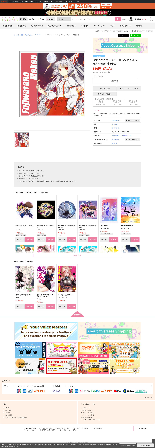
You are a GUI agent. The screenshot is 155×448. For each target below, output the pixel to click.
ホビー (112, 26)
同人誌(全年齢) (7, 26)
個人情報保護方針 (99, 428)
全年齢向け (23, 19)
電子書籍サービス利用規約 (81, 428)
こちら (34, 170)
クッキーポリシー (31, 430)
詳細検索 (124, 19)
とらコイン (39, 1)
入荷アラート (133, 120)
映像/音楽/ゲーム (125, 26)
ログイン (145, 19)
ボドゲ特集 (84, 26)
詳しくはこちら (149, 397)
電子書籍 (139, 26)
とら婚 (21, 1)
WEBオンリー (48, 1)
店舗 (16, 1)
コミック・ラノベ (99, 26)
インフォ (11, 1)
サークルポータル (30, 1)
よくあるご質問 (57, 1)
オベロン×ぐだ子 (125, 234)
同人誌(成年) (22, 26)
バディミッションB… (116, 31)
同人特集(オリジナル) (55, 26)
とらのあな (4, 1)
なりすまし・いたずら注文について (70, 430)
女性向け (51, 19)
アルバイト (77, 1)
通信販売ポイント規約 (63, 428)
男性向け (42, 19)
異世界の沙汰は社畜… (138, 31)
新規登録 (138, 19)
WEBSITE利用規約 (31, 428)
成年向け (32, 19)
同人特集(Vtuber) (37, 26)
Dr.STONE (149, 31)
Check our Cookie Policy (128, 445)
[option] (52, 84)
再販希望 (114, 81)
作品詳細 (30, 240)
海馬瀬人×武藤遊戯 (21, 235)
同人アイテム (71, 26)
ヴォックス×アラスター (106, 234)
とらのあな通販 (18, 35)
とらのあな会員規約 (46, 428)
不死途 (106, 31)
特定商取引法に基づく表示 (47, 430)
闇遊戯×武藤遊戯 (41, 235)
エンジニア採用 (68, 1)
